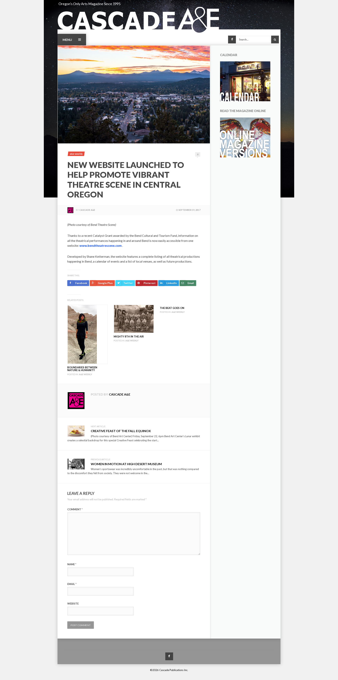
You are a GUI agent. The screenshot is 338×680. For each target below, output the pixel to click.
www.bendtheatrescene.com (100, 245)
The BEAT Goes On (172, 307)
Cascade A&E (87, 210)
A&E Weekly (76, 153)
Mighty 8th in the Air (129, 336)
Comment (75, 509)
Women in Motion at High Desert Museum (126, 464)
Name (71, 564)
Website (73, 603)
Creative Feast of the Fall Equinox (121, 431)
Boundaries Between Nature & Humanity (82, 369)
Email (71, 584)
